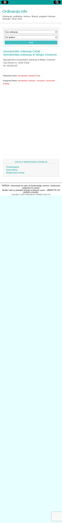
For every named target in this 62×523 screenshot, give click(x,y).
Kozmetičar (11, 169)
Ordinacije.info (14, 11)
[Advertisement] (31, 119)
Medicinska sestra (15, 172)
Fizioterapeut (12, 167)
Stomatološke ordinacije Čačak (29, 76)
